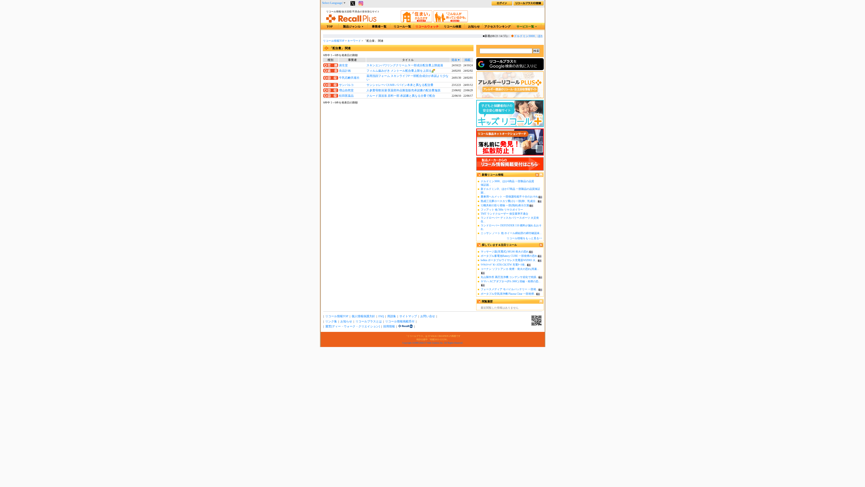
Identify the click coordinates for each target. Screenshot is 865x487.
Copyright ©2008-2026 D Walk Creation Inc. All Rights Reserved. (432, 343)
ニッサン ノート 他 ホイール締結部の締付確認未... (511, 233)
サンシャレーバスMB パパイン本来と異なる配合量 (399, 85)
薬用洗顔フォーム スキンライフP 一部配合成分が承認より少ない (407, 77)
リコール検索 (452, 26)
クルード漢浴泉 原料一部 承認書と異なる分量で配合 (400, 95)
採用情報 (389, 326)
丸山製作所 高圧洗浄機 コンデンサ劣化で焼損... (509, 277)
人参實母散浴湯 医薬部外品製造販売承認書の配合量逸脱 (403, 90)
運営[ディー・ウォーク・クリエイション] (352, 326)
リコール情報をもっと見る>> (524, 238)
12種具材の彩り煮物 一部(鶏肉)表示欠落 (505, 205)
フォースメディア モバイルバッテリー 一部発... (509, 289)
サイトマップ (408, 316)
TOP (330, 26)
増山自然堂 (346, 90)
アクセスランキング (497, 26)
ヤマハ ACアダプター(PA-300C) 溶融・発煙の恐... (510, 281)
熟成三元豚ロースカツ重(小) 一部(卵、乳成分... (509, 201)
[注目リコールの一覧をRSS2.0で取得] (541, 245)
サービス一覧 (527, 26)
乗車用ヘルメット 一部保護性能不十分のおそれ (509, 196)
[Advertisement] (398, 141)
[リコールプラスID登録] (528, 4)
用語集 (391, 316)
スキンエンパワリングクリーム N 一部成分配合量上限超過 (404, 65)
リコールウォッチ (427, 26)
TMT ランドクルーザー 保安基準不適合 (504, 213)
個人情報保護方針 (363, 316)
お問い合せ (427, 316)
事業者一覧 (379, 26)
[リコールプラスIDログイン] (502, 4)
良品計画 (345, 70)
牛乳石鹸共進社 (349, 77)
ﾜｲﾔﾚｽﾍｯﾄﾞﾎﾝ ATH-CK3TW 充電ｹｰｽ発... (504, 264)
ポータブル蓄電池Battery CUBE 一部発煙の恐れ (509, 256)
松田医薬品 (346, 95)
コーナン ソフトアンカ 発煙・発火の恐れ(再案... (510, 269)
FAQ (381, 316)
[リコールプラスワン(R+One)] (406, 326)
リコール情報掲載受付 (399, 321)
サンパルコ (346, 85)
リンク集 (331, 321)
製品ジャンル (353, 26)
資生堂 (343, 65)
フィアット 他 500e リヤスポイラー (502, 209)
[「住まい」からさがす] (416, 21)
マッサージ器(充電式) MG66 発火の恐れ (505, 251)
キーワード (354, 40)
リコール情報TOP (333, 40)
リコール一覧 (402, 26)
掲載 (467, 60)
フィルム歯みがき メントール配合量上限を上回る (399, 70)
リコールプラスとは (368, 321)
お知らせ (474, 26)
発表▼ (455, 60)
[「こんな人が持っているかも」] (450, 21)
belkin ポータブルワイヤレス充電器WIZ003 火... (509, 260)
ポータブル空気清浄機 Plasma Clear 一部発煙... (508, 293)
